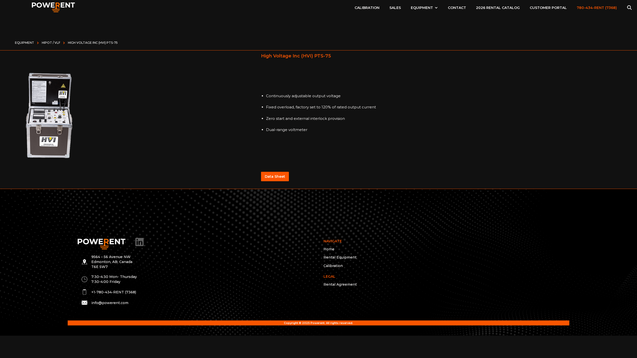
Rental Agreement (340, 284)
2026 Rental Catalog (498, 7)
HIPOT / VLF (51, 43)
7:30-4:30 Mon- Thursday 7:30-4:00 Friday (114, 279)
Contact (457, 7)
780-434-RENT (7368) (597, 7)
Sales (395, 7)
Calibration (367, 7)
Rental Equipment (340, 257)
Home (328, 249)
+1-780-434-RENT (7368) (113, 292)
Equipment (24, 43)
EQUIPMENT (422, 7)
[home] (53, 6)
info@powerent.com (109, 303)
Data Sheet (275, 176)
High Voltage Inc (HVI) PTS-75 (93, 43)
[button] (424, 7)
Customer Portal (548, 7)
